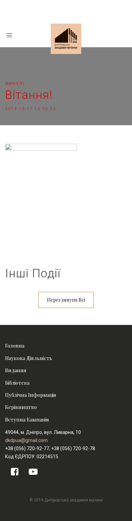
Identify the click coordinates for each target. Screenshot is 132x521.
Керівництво (21, 407)
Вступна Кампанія (27, 419)
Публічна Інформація (30, 394)
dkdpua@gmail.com (26, 440)
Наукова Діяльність (28, 358)
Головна (14, 345)
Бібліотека (17, 382)
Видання (15, 370)
